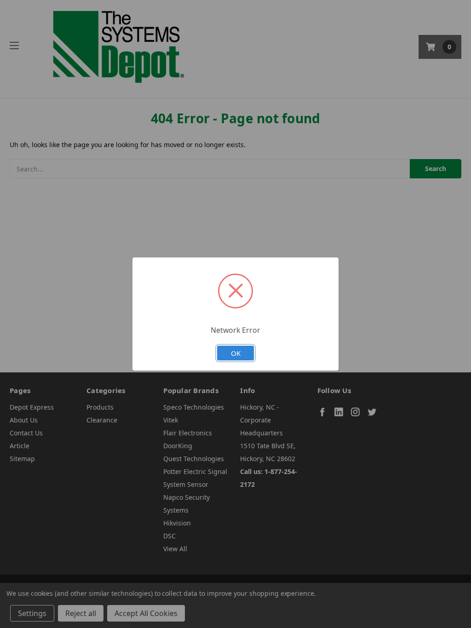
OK (236, 353)
